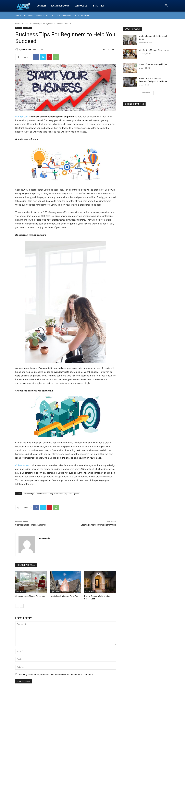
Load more (145, 93)
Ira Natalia (26, 49)
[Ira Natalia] (17, 49)
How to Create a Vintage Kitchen (153, 64)
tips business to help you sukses (50, 494)
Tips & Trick (97, 5)
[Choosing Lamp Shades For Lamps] (31, 582)
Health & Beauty (59, 5)
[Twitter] (43, 57)
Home (30, 15)
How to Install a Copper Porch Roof (64, 596)
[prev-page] (17, 606)
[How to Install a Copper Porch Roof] (66, 582)
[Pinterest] (49, 57)
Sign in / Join (20, 15)
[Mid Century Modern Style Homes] (130, 54)
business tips (29, 494)
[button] (166, 6)
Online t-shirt (22, 465)
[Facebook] (36, 57)
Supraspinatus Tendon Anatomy (30, 525)
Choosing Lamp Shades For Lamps (30, 596)
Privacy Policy (42, 15)
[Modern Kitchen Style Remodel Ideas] (130, 40)
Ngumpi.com (21, 116)
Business (41, 5)
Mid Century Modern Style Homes (154, 50)
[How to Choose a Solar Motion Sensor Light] (100, 582)
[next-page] (22, 606)
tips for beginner (72, 494)
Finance (25, 24)
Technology (80, 5)
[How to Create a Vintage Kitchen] (130, 68)
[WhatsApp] (56, 57)
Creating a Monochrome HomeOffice (98, 525)
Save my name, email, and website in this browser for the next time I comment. (56, 674)
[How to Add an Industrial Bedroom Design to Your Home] (130, 82)
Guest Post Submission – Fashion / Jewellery (70, 15)
